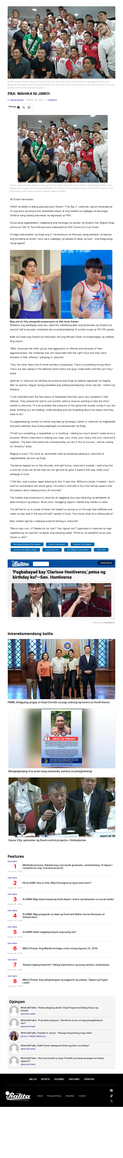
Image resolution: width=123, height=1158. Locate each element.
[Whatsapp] (29, 107)
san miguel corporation (77, 550)
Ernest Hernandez (57, 544)
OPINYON (89, 1079)
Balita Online (17, 100)
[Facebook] (18, 107)
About (40, 1096)
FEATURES (74, 1079)
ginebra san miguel (82, 544)
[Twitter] (24, 107)
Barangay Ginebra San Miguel (27, 544)
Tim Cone (101, 550)
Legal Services (52, 550)
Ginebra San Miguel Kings (25, 550)
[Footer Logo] (18, 1096)
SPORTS (52, 100)
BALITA (32, 1079)
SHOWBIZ (59, 1079)
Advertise (70, 1096)
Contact (82, 1096)
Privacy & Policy (54, 1096)
